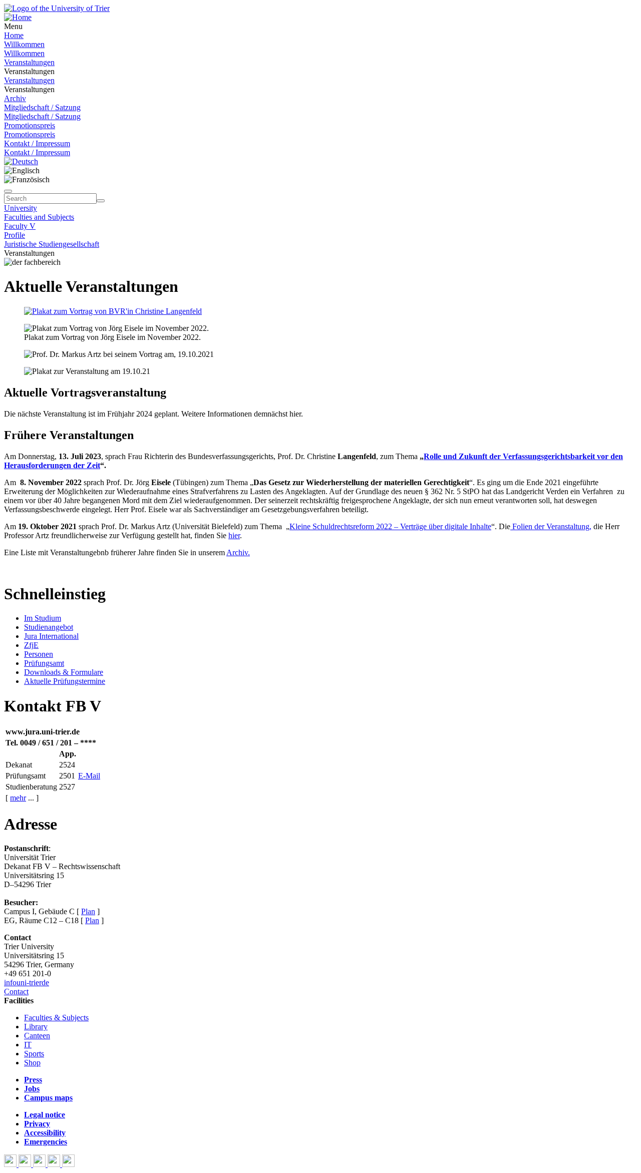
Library (36, 1026)
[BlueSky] (26, 1164)
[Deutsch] (21, 161)
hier (234, 535)
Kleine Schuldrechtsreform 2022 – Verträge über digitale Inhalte (390, 526)
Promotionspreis (29, 125)
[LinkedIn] (68, 1164)
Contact (16, 991)
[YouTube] (40, 1164)
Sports (34, 1053)
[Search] (101, 200)
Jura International (51, 636)
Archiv (15, 98)
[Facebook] (11, 1164)
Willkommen (24, 44)
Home (14, 35)
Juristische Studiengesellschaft (51, 244)
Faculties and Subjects (39, 217)
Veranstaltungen (29, 62)
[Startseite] (57, 8)
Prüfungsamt (44, 663)
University (20, 208)
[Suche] (8, 191)
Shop (32, 1062)
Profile (14, 235)
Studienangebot (48, 627)
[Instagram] (55, 1164)
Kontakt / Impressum (37, 143)
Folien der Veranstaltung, (550, 526)
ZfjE (31, 645)
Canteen (37, 1035)
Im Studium (42, 618)
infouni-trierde (26, 982)
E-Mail (89, 775)
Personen (38, 654)
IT (28, 1044)
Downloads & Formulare (63, 672)
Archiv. (238, 552)
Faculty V (20, 226)
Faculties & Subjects (56, 1017)
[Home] (18, 17)
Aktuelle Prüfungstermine (64, 681)
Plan (88, 911)
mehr (18, 798)
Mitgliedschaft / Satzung (42, 107)
